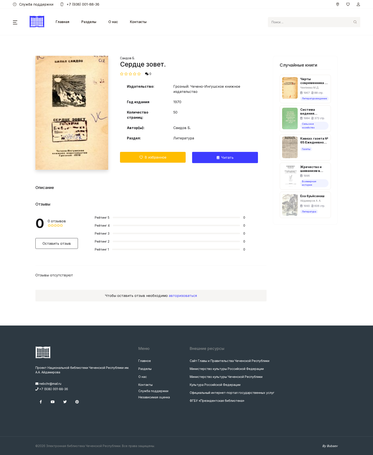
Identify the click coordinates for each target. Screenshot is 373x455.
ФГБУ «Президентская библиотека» (217, 400)
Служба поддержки (35, 4)
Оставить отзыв (57, 243)
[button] (15, 22)
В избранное (155, 157)
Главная (62, 22)
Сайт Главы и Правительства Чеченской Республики (229, 361)
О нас (113, 22)
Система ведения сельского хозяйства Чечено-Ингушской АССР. (314, 111)
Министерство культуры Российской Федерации (227, 369)
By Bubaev (330, 446)
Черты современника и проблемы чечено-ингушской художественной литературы (314, 81)
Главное (144, 361)
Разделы (88, 22)
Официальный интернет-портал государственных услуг (232, 392)
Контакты (138, 22)
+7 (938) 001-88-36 (82, 4)
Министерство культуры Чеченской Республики (226, 377)
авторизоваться (183, 295)
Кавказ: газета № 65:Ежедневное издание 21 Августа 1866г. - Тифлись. (314, 140)
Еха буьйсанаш (312, 196)
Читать (227, 157)
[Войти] (358, 4)
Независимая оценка (154, 397)
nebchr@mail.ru (49, 383)
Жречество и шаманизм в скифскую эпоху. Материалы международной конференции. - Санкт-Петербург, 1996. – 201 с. (314, 169)
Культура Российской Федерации (215, 384)
